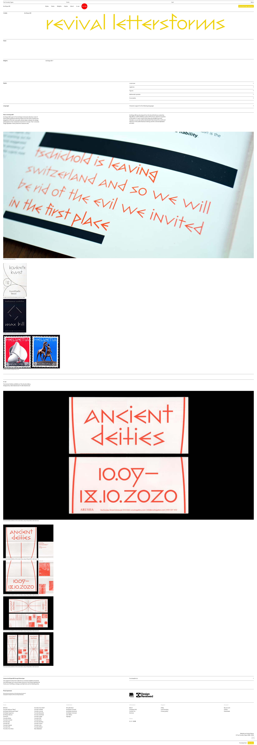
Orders (226, 709)
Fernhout (5, 716)
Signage (68, 716)
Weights (59, 6)
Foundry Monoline (39, 713)
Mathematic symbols (134, 94)
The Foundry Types (8, 2)
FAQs (162, 707)
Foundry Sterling (38, 721)
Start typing (64, 49)
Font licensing (164, 709)
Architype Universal (71, 713)
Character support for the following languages (141, 106)
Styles (47, 6)
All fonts (5, 707)
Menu (252, 2)
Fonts (67, 2)
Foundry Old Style (39, 714)
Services (131, 713)
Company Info (133, 709)
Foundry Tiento (38, 723)
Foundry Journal (38, 711)
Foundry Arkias (7, 718)
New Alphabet (38, 728)
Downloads (227, 711)
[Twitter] (130, 721)
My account (227, 707)
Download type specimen (246, 6)
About (72, 6)
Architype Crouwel (71, 709)
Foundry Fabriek (7, 725)
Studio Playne (250, 733)
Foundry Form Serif (39, 707)
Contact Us (132, 711)
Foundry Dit (6, 723)
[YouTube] (133, 721)
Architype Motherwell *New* (10, 711)
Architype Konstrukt (71, 711)
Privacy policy (164, 711)
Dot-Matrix (69, 714)
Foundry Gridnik (38, 709)
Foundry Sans (37, 720)
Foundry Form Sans (8, 728)
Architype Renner (7, 714)
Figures (131, 90)
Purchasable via (133, 678)
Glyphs (66, 6)
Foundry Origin (38, 716)
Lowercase (132, 83)
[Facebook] (131, 721)
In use (77, 6)
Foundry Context (7, 720)
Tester (52, 6)
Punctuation (132, 98)
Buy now (250, 743)
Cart (172, 2)
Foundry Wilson (38, 727)
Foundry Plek (37, 718)
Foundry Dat (6, 721)
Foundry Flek (6, 727)
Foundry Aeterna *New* (9, 709)
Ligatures (131, 87)
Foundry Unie (37, 725)
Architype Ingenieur (8, 713)
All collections (69, 707)
